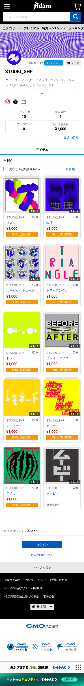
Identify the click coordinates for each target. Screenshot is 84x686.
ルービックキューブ (20, 290)
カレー (51, 426)
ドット (11, 358)
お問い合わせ (58, 580)
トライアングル (57, 290)
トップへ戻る (42, 568)
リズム (11, 222)
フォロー (55, 63)
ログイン (42, 544)
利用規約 (37, 588)
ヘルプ (42, 580)
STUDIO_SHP (15, 217)
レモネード (14, 426)
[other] (23, 102)
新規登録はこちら (42, 555)
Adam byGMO (10, 530)
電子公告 (49, 596)
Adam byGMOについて (19, 580)
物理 (49, 222)
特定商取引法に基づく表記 (21, 596)
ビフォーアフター (58, 358)
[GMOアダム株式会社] (42, 626)
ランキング (76, 28)
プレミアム (31, 28)
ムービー (52, 493)
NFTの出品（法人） (15, 588)
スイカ (11, 493)
